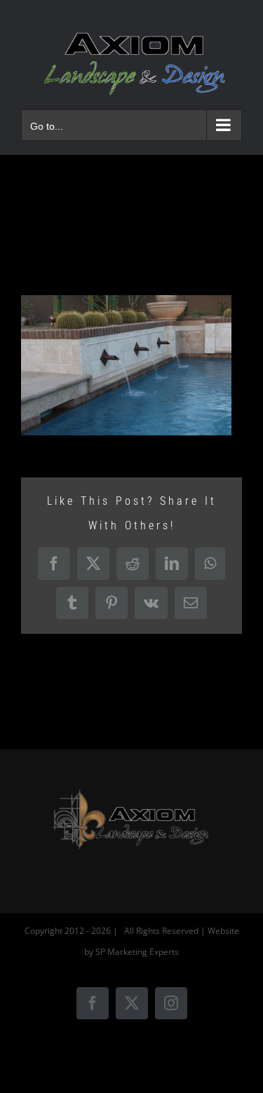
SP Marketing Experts (137, 952)
